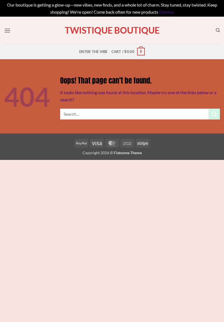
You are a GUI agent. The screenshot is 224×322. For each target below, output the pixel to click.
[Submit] (214, 114)
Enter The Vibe (93, 51)
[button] (7, 30)
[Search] (218, 30)
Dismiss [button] (166, 11)
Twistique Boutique (112, 30)
